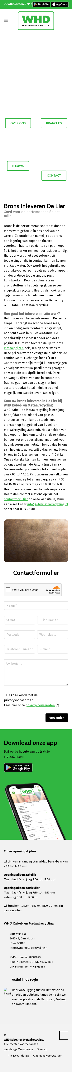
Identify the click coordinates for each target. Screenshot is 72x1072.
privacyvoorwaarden (40, 705)
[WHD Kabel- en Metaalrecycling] (36, 20)
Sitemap (42, 1049)
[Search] (65, 21)
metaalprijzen (14, 348)
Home (22, 50)
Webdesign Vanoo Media (18, 1049)
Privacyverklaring (18, 1055)
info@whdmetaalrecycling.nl (47, 504)
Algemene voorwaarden (47, 1055)
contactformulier (16, 499)
